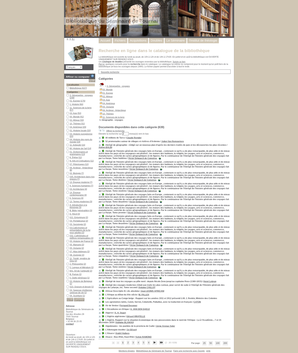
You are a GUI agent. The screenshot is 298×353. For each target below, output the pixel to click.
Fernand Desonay (128, 305)
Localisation (73, 85)
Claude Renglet (133, 138)
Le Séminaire (175, 40)
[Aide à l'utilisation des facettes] (92, 76)
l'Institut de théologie (203, 40)
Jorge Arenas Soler (165, 326)
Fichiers (120, 40)
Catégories (72, 92)
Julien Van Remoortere (172, 141)
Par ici (102, 64)
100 (218, 343)
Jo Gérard (132, 330)
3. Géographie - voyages (118, 86)
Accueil (105, 40)
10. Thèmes (108, 114)
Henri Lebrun (209, 281)
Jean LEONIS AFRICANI (152, 291)
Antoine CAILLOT (146, 287)
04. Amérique (109, 103)
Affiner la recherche (115, 131)
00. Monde (108, 89)
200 (225, 343)
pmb (208, 351)
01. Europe (108, 93)
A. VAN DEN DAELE (140, 309)
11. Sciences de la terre (114, 117)
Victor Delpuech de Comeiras (142, 158)
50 (211, 343)
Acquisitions (138, 40)
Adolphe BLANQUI (125, 322)
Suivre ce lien (179, 62)
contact (70, 324)
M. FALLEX (144, 295)
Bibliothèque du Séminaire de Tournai (154, 351)
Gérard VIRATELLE (136, 316)
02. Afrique (108, 96)
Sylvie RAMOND (144, 337)
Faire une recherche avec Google (189, 351)
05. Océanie (108, 107)
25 (204, 343)
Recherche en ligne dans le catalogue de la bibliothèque (154, 50)
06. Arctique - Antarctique (114, 110)
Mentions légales (127, 351)
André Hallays (123, 333)
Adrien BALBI (105, 147)
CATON (197, 302)
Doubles (156, 40)
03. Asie (106, 100)
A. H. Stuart (120, 313)
